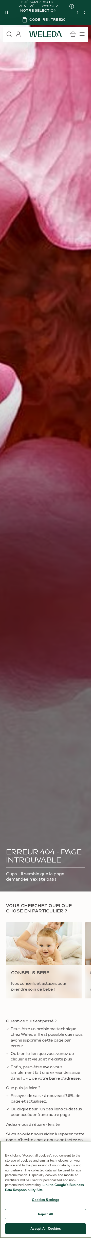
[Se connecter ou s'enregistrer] (18, 34)
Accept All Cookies (45, 1228)
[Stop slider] (6, 12)
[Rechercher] (9, 34)
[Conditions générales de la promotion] (68, 6)
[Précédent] (77, 12)
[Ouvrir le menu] (82, 34)
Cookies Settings (45, 1200)
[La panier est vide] (73, 34)
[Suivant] (84, 12)
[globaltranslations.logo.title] (45, 34)
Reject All (45, 1214)
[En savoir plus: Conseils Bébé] (44, 960)
